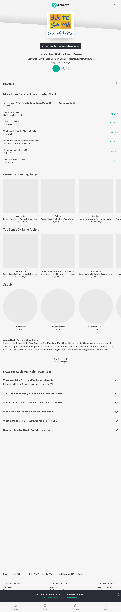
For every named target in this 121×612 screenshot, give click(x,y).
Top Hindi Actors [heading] (59, 583)
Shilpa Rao (7, 153)
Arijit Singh (7, 587)
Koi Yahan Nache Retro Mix (15, 150)
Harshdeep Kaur (10, 115)
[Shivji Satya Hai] (20, 251)
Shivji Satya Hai (20, 271)
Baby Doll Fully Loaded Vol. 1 (42, 58)
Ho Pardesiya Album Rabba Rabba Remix (22, 140)
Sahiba (58, 216)
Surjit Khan (22, 115)
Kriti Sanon (55, 587)
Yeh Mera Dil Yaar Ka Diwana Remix (19, 131)
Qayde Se (20, 216)
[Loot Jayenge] (96, 251)
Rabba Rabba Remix (12, 112)
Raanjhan (95, 216)
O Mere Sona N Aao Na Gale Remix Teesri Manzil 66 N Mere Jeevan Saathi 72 (39, 103)
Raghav (6, 105)
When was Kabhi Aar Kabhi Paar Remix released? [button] (28, 380)
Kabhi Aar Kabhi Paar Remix (71, 574)
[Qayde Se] (20, 196)
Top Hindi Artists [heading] (12, 583)
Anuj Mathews (58, 326)
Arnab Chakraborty (11, 143)
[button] (65, 68)
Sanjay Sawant (9, 162)
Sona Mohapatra (68, 58)
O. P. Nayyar (20, 326)
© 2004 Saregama (60, 362)
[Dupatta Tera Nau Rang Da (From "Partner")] (58, 251)
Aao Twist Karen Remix (14, 159)
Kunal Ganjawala (85, 58)
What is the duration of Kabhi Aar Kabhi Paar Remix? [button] (30, 420)
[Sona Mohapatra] (96, 306)
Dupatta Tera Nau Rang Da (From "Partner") (58, 271)
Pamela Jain (26, 143)
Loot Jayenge (96, 271)
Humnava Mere (104, 587)
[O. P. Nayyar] (20, 306)
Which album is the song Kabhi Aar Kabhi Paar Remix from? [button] (33, 393)
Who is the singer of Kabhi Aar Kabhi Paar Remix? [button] (28, 411)
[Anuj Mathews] (58, 306)
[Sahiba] (58, 196)
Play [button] (56, 68)
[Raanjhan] (96, 196)
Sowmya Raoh (9, 124)
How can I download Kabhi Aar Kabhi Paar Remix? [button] (28, 430)
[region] (60, 574)
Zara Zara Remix (11, 122)
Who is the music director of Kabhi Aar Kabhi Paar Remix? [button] (32, 402)
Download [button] (8, 83)
